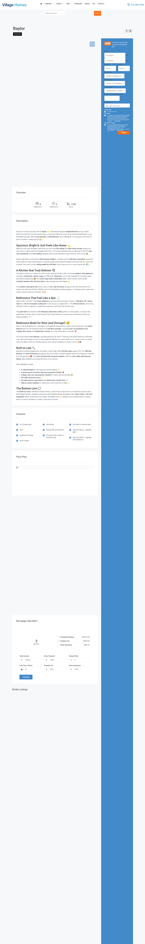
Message (107, 102)
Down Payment (49, 656)
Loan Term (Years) (25, 665)
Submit (124, 132)
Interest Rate (73, 656)
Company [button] (48, 4)
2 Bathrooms (85, 15)
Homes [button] (58, 4)
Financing (78, 4)
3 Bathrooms (85, 19)
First (127, 55)
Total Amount (24, 656)
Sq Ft (71, 207)
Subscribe (107, 110)
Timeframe (108, 87)
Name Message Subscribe (113, 94)
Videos (87, 4)
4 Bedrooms (72, 19)
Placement (108, 80)
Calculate (26, 677)
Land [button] (68, 4)
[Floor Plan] (92, 44)
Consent (107, 113)
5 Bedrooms (72, 22)
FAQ (93, 4)
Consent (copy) (109, 123)
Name (107, 51)
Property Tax (48, 665)
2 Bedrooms (72, 15)
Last (126, 60)
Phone (107, 64)
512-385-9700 (137, 5)
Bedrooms (38, 207)
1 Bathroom (85, 13)
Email (120, 64)
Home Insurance (75, 665)
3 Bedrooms (72, 17)
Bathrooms (54, 207)
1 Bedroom (72, 13)
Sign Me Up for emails (112, 111)
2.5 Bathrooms (86, 17)
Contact (101, 4)
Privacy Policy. (118, 121)
